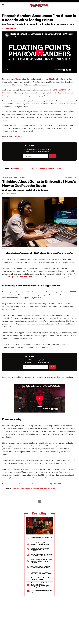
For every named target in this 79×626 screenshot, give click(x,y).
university (51, 488)
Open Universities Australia (23, 277)
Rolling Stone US (14, 136)
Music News (16, 12)
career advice (25, 488)
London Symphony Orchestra (36, 168)
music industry (36, 488)
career (73, 292)
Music (9, 12)
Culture (9, 177)
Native (44, 488)
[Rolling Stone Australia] (39, 6)
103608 (16, 488)
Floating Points (56, 79)
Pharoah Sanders (23, 79)
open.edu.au (55, 484)
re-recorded (20, 112)
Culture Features (19, 177)
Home (4, 12)
